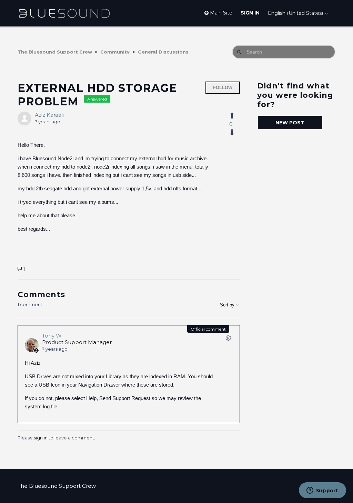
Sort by (228, 304)
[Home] (64, 13)
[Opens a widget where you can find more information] (322, 491)
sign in (41, 437)
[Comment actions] (228, 339)
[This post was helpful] (236, 116)
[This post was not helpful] (236, 133)
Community (115, 52)
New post (289, 123)
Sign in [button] (250, 13)
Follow (222, 87)
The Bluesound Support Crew (55, 52)
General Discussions (163, 52)
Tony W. (52, 335)
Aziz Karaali (49, 115)
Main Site (220, 13)
